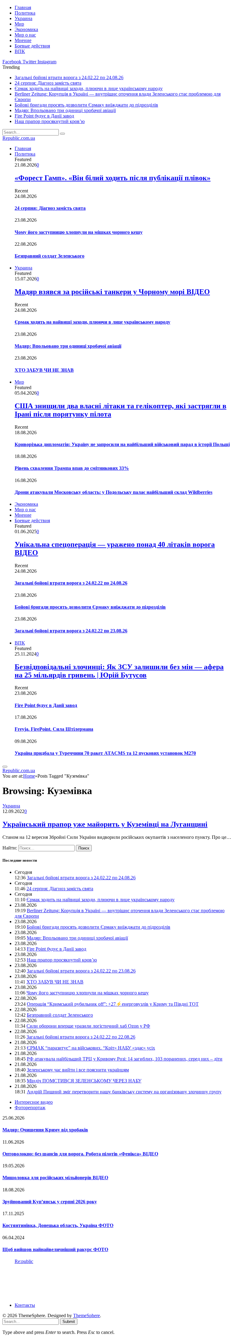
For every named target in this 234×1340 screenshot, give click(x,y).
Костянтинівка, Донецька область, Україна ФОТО (57, 1225)
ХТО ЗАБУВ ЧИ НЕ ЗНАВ (44, 370)
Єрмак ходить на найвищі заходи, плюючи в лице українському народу (89, 88)
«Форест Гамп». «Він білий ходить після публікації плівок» (113, 178)
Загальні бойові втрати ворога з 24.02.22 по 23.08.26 (71, 630)
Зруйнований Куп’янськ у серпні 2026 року (49, 1201)
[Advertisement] (113, 1282)
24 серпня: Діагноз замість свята (48, 83)
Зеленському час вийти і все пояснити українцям (78, 1069)
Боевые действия (32, 45)
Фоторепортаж (30, 1107)
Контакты (25, 1305)
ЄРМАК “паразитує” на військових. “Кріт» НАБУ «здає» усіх (91, 1047)
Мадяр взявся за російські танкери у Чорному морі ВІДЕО (112, 292)
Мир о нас (25, 34)
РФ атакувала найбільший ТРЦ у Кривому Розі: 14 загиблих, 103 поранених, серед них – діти (124, 1058)
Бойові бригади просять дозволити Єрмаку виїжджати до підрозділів (86, 104)
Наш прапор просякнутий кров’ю (50, 121)
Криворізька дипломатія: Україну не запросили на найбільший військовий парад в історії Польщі (122, 444)
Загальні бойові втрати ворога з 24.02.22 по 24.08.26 (69, 77)
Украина (23, 18)
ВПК (20, 51)
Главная (23, 7)
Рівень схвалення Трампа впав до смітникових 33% (72, 468)
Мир (19, 23)
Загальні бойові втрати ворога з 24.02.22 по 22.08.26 (81, 1036)
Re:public (24, 1261)
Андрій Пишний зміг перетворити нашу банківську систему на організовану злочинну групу (124, 1091)
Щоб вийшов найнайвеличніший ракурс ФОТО (55, 1249)
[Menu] (4, 767)
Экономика (26, 29)
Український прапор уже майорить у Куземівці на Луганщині (104, 824)
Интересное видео (34, 1102)
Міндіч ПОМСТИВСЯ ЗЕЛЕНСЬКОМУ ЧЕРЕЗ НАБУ (84, 1080)
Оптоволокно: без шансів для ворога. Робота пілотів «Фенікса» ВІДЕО (80, 1153)
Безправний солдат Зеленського (49, 256)
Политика (25, 13)
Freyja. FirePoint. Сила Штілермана (54, 729)
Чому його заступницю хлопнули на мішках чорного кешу (79, 232)
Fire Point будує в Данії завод (44, 115)
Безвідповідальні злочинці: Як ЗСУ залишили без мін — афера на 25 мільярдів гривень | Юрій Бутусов (119, 671)
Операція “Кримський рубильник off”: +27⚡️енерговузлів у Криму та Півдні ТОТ (113, 1004)
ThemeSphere (86, 1315)
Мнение (23, 40)
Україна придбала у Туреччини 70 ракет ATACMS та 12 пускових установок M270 (105, 753)
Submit (68, 1321)
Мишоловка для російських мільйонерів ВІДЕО (55, 1177)
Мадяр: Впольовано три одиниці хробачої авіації (65, 110)
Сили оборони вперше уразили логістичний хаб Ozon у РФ (88, 1026)
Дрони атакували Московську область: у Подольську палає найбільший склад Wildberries (113, 492)
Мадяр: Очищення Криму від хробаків (45, 1129)
